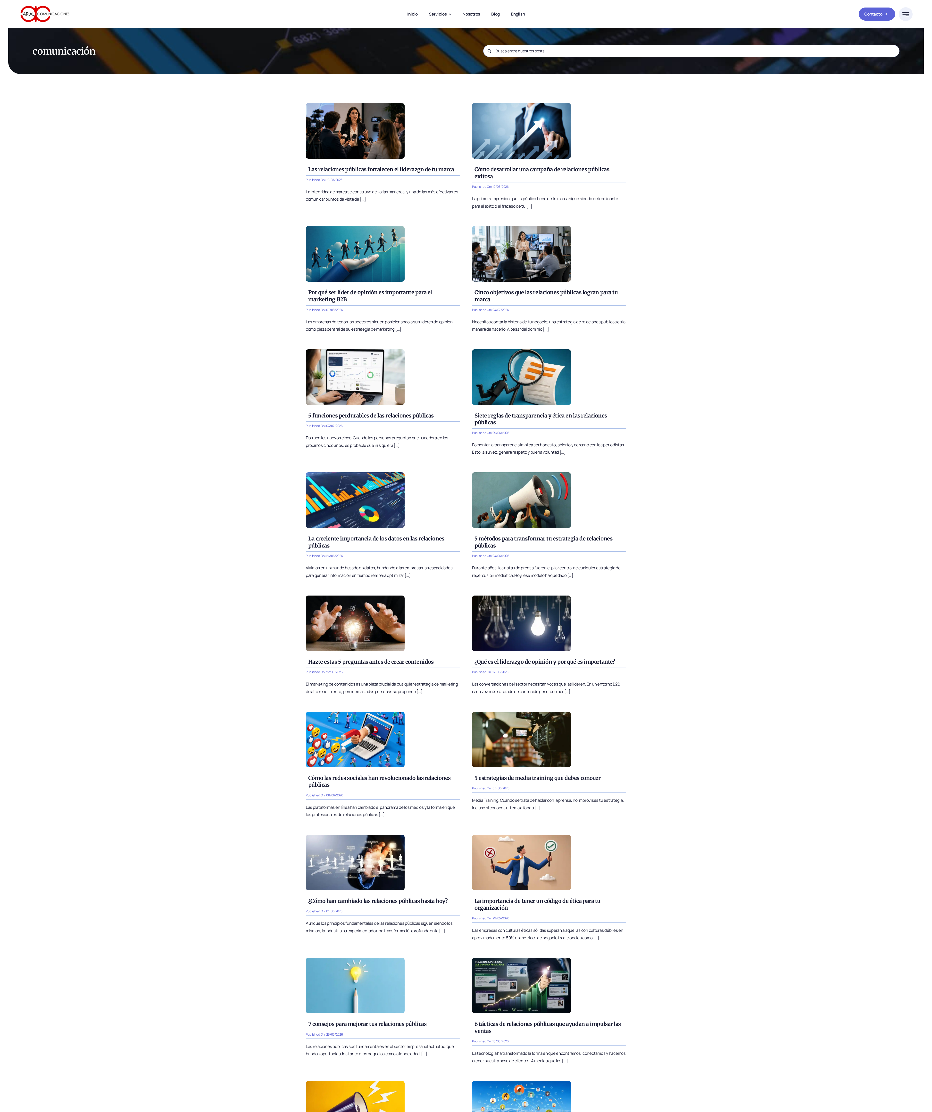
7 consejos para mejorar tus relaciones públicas (367, 1024)
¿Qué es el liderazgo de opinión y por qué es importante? (544, 661)
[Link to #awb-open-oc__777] (906, 14)
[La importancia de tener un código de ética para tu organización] (521, 837)
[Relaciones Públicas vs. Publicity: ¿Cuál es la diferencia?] (355, 1083)
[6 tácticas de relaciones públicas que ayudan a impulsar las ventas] (521, 960)
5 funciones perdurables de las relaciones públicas (371, 415)
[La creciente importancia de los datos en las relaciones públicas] (355, 474)
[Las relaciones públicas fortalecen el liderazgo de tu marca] (355, 105)
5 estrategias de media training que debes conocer (537, 778)
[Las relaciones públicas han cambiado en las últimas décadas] (355, 837)
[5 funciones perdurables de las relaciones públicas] (355, 351)
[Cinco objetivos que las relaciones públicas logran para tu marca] (521, 228)
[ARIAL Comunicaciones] (44, 4)
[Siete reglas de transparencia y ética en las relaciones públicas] (521, 351)
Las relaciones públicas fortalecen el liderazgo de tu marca (381, 169)
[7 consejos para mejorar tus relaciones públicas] (355, 960)
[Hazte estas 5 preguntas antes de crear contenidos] (355, 597)
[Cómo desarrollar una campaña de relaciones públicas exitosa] (521, 105)
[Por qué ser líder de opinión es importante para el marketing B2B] (355, 228)
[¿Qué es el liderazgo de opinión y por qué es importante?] (521, 597)
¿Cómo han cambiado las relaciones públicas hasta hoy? (378, 901)
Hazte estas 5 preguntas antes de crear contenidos (370, 661)
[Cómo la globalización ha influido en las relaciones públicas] (521, 1083)
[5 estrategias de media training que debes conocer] (521, 714)
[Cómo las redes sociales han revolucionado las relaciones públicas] (355, 714)
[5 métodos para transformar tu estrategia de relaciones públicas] (521, 474)
